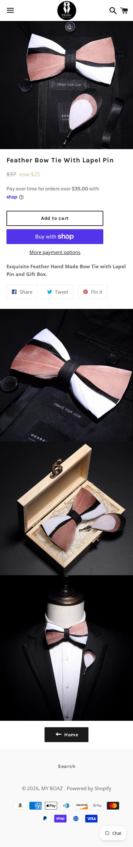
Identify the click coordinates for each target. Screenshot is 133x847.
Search (67, 766)
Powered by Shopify (89, 788)
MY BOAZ (52, 788)
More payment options (54, 252)
